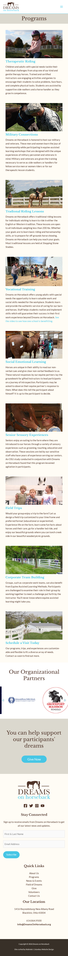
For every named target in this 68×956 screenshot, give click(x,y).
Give (34, 888)
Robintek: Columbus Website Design (40, 949)
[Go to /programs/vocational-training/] (34, 291)
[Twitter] (31, 806)
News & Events (34, 880)
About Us (34, 873)
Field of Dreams (34, 884)
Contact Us (34, 896)
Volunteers (34, 892)
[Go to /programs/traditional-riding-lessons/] (34, 215)
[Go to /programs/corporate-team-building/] (34, 575)
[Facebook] (25, 806)
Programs (34, 877)
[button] (3, 700)
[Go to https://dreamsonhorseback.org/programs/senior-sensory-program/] (34, 436)
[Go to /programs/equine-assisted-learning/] (34, 364)
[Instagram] (37, 806)
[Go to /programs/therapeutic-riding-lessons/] (34, 63)
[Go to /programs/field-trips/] (34, 508)
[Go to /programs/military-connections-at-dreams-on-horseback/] (34, 138)
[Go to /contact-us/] (34, 635)
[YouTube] (42, 806)
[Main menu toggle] (61, 6)
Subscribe (11, 854)
